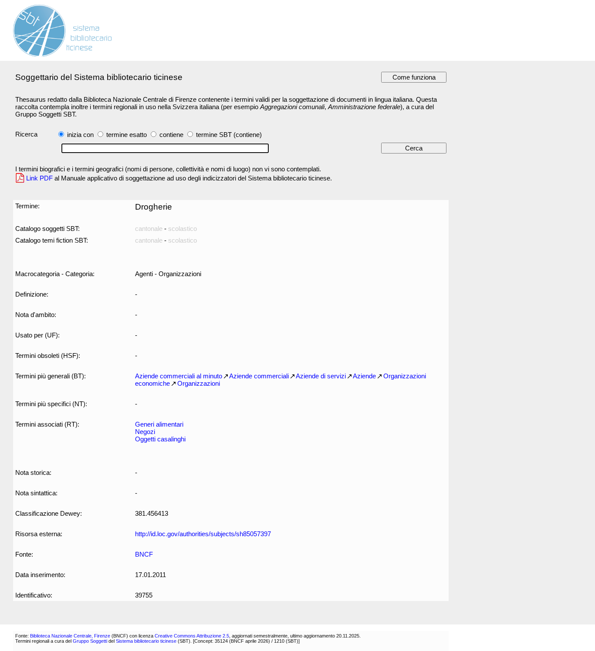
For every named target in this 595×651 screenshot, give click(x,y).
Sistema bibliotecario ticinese (146, 641)
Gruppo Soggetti (90, 641)
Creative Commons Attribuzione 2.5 (192, 635)
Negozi (145, 431)
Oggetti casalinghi (160, 439)
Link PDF (39, 178)
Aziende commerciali (259, 376)
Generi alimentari (159, 424)
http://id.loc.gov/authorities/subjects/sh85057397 (203, 533)
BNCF (144, 554)
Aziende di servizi (321, 376)
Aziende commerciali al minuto (178, 376)
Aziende (364, 376)
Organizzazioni (198, 383)
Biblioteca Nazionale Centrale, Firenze (70, 635)
